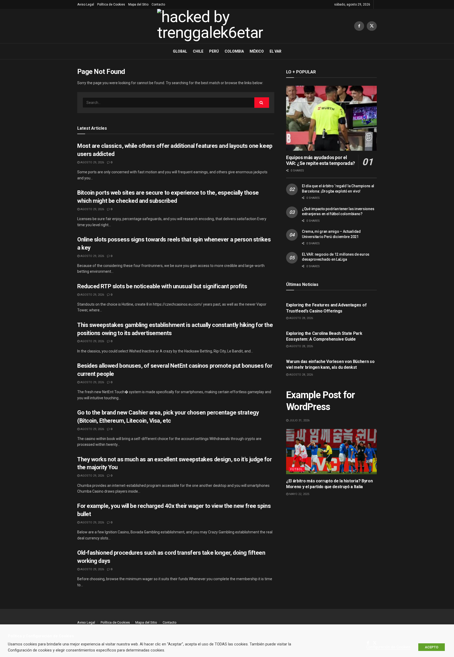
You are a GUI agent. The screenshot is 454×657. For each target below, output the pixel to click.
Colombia (234, 51)
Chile (198, 51)
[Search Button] (261, 102)
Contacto (158, 4)
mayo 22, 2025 (298, 494)
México (257, 51)
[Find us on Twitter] (372, 26)
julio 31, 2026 (298, 420)
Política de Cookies (111, 4)
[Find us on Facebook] (359, 26)
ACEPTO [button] (431, 647)
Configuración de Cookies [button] (388, 647)
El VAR (275, 51)
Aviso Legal (85, 4)
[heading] (227, 636)
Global (180, 51)
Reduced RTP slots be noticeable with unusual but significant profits (162, 286)
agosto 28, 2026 (300, 318)
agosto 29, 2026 (92, 162)
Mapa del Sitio (138, 4)
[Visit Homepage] (215, 26)
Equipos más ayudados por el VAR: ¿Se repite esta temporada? (320, 160)
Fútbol (296, 469)
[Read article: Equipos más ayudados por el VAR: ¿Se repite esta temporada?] (331, 118)
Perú (214, 51)
